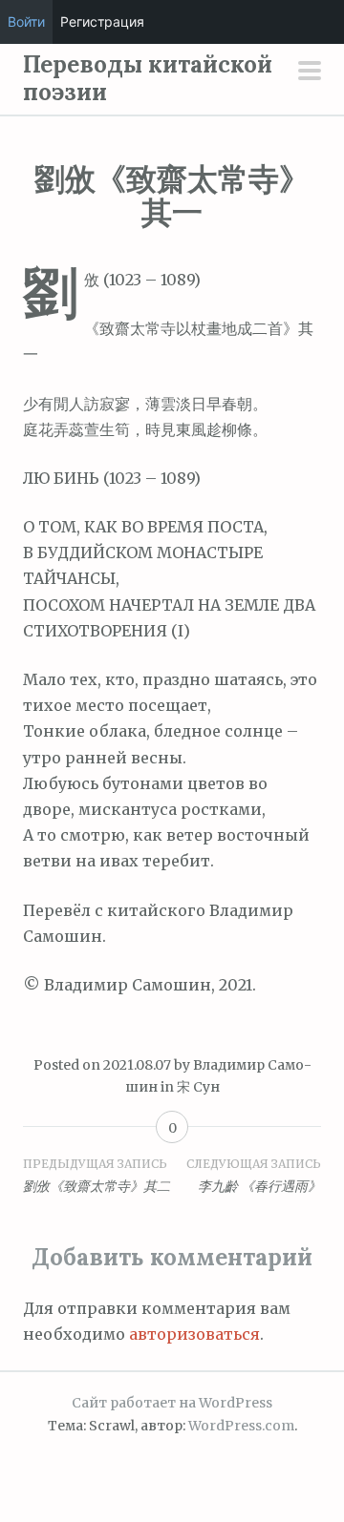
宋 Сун (198, 1086)
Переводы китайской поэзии (147, 78)
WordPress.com (241, 1425)
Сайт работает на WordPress (172, 1402)
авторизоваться (194, 1334)
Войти (26, 21)
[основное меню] (309, 72)
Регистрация (102, 21)
